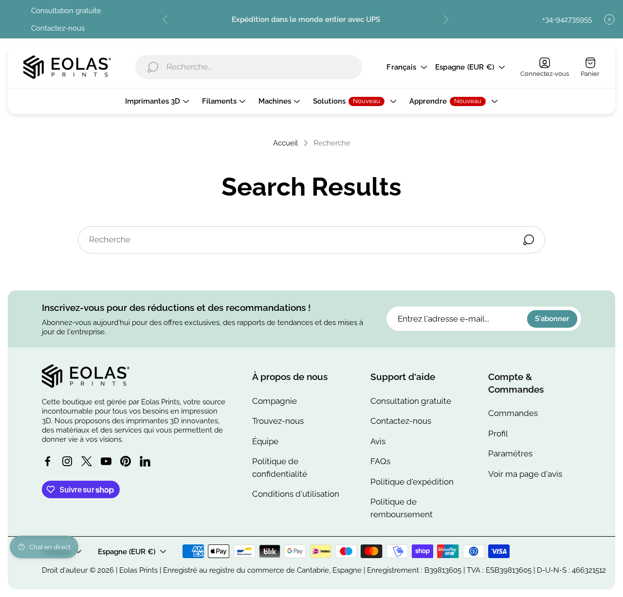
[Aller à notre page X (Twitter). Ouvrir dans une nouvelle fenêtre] (86, 461)
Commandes (513, 413)
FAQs (380, 461)
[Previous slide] (165, 19)
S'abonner (552, 319)
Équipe (265, 441)
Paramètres (510, 453)
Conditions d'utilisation (295, 494)
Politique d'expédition (412, 482)
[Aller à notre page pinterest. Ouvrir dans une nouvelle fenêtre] (125, 461)
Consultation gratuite (66, 10)
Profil (498, 433)
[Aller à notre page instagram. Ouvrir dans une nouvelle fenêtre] (67, 461)
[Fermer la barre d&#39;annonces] (609, 19)
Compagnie (274, 401)
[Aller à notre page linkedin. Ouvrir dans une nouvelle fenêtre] (145, 461)
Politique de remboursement (401, 508)
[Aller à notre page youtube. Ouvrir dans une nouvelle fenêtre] (106, 461)
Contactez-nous (58, 28)
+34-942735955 (567, 19)
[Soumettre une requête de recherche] (528, 240)
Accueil (285, 143)
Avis (377, 441)
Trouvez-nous (278, 421)
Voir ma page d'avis (525, 474)
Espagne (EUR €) (464, 67)
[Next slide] (446, 19)
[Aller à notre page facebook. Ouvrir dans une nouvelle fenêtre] (48, 461)
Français (401, 67)
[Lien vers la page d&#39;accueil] (85, 376)
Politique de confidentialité (279, 467)
